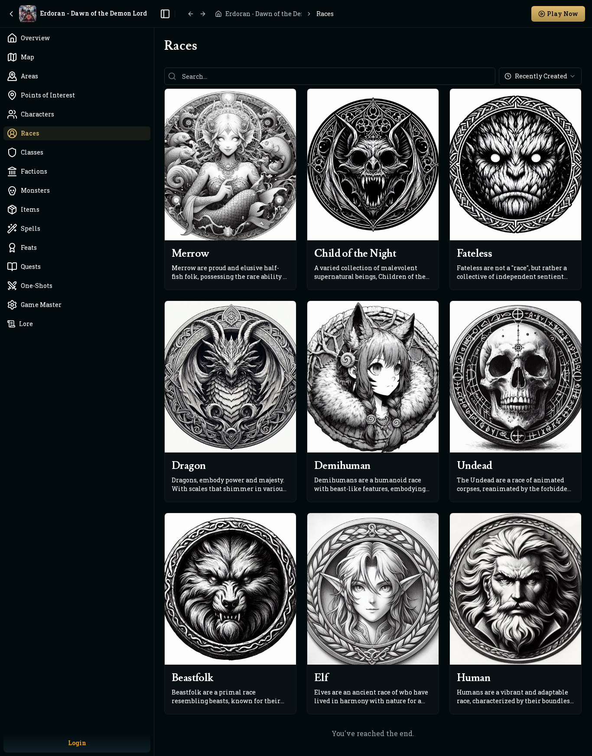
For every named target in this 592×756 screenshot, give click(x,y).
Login (77, 743)
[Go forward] (203, 14)
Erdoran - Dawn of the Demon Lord (263, 14)
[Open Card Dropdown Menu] (288, 96)
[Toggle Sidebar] (153, 378)
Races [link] (325, 14)
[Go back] (190, 14)
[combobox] (540, 76)
